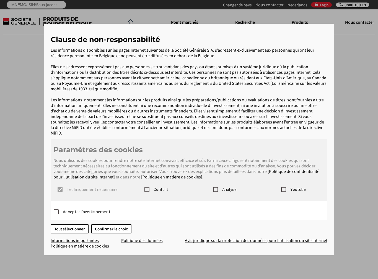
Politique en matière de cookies (80, 246)
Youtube (298, 189)
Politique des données (142, 240)
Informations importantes (75, 240)
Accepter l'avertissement (86, 212)
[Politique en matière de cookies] (171, 177)
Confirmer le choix (111, 228)
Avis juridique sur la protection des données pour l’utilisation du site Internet (256, 240)
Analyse (229, 189)
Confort (161, 189)
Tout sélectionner (69, 228)
